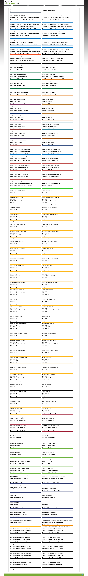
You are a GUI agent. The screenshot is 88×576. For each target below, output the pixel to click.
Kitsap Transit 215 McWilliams (48, 110)
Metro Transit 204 (13, 321)
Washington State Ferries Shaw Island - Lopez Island (52, 553)
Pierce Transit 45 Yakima (15, 452)
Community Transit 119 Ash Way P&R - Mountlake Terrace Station (23, 26)
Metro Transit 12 (13, 209)
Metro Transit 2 (45, 192)
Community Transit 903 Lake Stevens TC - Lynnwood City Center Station (24, 44)
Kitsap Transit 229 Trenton (15, 124)
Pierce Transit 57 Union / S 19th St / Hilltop (18, 459)
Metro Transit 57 (45, 243)
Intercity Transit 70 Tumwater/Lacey (49, 85)
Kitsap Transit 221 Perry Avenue (48, 115)
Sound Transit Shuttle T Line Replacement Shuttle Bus (52, 522)
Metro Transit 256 (45, 352)
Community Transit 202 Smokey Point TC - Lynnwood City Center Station (24, 33)
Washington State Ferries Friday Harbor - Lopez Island (52, 528)
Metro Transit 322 (13, 362)
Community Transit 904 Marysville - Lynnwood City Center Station (55, 44)
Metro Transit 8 (13, 202)
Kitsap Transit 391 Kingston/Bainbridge (18, 140)
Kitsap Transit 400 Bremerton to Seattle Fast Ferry (20, 149)
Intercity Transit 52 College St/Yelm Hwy (18, 85)
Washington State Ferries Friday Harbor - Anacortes (20, 528)
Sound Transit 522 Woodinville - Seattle (18, 487)
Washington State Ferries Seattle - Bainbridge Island (52, 564)
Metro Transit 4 (45, 195)
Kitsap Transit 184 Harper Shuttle (48, 106)
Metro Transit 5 (13, 199)
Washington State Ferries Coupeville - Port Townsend (52, 532)
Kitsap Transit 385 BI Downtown (48, 135)
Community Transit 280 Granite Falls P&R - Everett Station (21, 42)
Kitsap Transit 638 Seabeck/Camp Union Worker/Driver (21, 185)
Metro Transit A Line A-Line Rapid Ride (49, 413)
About (28, 5)
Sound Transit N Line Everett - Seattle (17, 519)
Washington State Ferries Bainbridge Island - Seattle (20, 562)
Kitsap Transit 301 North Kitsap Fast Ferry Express (20, 128)
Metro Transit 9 (45, 202)
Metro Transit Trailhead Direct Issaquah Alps (19, 434)
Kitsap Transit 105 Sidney (15, 101)
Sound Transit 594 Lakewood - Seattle (49, 514)
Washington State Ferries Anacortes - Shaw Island (20, 537)
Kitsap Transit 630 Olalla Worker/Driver (17, 178)
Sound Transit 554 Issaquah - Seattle (49, 497)
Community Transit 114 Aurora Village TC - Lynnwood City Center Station (24, 24)
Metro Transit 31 (45, 223)
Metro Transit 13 (45, 209)
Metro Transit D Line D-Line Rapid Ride (18, 420)
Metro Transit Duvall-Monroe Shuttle (49, 420)
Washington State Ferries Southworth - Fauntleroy (20, 557)
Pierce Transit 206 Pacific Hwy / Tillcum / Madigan (19, 463)
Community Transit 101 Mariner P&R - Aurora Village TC (53, 15)
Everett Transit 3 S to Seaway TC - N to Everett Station (20, 56)
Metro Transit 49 (13, 240)
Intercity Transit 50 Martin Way (16, 83)
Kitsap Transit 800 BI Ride (47, 185)
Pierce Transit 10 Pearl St (15, 445)
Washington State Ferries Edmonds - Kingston (51, 566)
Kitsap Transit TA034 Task (47, 190)
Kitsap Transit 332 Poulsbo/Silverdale (17, 133)
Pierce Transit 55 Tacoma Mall (48, 456)
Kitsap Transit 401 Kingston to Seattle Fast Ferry (51, 149)
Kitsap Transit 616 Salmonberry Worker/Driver (19, 167)
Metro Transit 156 (13, 294)
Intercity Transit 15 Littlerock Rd (48, 67)
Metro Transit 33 (45, 226)
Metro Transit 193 (13, 318)
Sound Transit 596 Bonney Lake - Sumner (50, 516)
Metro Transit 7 (45, 199)
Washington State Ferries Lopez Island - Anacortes (20, 539)
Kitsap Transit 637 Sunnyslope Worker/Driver (51, 183)
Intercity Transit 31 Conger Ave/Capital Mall (18, 76)
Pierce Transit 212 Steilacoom (48, 463)
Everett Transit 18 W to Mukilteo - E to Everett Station (20, 62)
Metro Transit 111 (45, 270)
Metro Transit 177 (13, 308)
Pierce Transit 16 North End (15, 447)
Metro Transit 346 (13, 369)
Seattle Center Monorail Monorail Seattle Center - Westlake (53, 476)
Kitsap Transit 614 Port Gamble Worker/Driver (51, 165)
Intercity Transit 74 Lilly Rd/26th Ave (49, 90)
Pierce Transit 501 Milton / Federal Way (49, 472)
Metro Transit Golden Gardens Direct (17, 430)
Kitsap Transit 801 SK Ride (15, 187)
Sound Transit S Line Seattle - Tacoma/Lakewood (51, 519)
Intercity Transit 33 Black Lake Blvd (17, 78)
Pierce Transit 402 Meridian (47, 468)
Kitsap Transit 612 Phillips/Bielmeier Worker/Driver (20, 165)
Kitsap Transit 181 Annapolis (16, 106)
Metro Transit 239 (45, 342)
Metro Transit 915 (45, 393)
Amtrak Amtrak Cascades (15, 11)
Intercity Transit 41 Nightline (47, 81)
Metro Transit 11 (45, 206)
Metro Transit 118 (45, 274)
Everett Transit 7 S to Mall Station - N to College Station (52, 58)
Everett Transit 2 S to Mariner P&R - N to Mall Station (52, 53)
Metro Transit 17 (45, 212)
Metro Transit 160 (45, 294)
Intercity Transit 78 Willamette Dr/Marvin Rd (50, 94)
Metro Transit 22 (45, 216)
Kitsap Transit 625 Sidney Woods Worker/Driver (51, 174)
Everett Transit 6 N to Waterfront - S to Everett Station (20, 58)
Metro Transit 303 (45, 359)
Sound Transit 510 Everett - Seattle (17, 482)
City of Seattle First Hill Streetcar (48, 10)
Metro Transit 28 (13, 223)
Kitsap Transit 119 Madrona (47, 103)
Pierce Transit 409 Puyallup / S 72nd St (17, 470)
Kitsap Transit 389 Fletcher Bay (16, 137)
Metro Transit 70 (45, 253)
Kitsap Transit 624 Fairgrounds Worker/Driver (19, 174)
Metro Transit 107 (13, 270)
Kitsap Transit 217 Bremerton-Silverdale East (19, 112)
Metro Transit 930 (45, 396)
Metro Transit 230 (45, 338)
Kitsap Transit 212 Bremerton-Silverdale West (19, 110)
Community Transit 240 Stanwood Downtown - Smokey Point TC (54, 37)
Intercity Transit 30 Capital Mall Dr (48, 74)
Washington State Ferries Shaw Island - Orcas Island (20, 555)
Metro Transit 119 (13, 277)
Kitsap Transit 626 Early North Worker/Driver (19, 176)
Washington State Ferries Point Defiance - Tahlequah (52, 548)
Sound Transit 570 (45, 504)
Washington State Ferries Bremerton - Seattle (51, 562)
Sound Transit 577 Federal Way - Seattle (50, 507)
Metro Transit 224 (13, 335)
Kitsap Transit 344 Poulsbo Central (17, 135)
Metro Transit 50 (45, 240)
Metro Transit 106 (45, 267)
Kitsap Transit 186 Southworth (48, 108)
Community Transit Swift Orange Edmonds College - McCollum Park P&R (24, 53)
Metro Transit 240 (13, 345)
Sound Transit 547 (45, 494)
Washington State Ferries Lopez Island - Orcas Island (20, 541)
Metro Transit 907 (45, 389)
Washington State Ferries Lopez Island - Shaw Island (52, 541)
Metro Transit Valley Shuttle (15, 437)
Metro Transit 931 (13, 400)
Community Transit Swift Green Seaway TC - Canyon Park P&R (54, 51)
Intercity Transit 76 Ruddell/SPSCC (49, 92)
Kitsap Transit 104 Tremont (47, 99)
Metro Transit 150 (13, 291)
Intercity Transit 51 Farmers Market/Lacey (50, 83)
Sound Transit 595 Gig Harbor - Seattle (17, 516)
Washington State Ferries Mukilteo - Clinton (18, 544)
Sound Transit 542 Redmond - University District (51, 490)
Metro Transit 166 (13, 304)
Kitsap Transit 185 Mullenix (15, 108)
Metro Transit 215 (45, 325)
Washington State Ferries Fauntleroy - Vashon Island (52, 569)
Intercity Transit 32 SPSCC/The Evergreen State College (53, 76)
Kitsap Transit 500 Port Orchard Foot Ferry (18, 156)
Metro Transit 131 (45, 284)
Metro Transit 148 (45, 287)
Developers (60, 5)
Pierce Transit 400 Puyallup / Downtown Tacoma (19, 468)
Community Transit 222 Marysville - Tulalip (50, 35)
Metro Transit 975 (13, 403)
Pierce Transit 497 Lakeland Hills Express (50, 470)
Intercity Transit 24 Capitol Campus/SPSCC (18, 74)
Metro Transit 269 (13, 355)
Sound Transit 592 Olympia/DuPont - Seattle (18, 514)
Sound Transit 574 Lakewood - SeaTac (17, 507)
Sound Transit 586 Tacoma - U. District (17, 512)
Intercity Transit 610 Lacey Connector (17, 99)
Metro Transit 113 (13, 274)
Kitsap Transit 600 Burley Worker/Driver (18, 158)
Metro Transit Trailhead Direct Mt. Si (49, 434)
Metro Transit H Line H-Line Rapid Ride (49, 430)
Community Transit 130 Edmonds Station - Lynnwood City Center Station (56, 28)
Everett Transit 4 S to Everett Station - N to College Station (53, 56)
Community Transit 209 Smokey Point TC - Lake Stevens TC (53, 33)
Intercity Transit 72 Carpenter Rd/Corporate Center (52, 87)
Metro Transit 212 (13, 325)
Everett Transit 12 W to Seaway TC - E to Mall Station (52, 60)
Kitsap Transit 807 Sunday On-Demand (18, 190)
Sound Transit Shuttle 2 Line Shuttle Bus (18, 522)
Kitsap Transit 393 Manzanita (47, 140)
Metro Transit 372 (45, 372)
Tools (44, 5)
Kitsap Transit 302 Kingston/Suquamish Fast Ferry (52, 128)
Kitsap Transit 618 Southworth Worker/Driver (51, 167)
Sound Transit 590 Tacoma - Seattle (49, 512)
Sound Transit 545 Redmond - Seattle (17, 494)
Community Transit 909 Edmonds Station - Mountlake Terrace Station (55, 49)
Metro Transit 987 (13, 410)
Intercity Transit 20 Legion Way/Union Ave (50, 69)
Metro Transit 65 (45, 250)
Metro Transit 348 (45, 369)
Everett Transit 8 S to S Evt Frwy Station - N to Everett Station (22, 60)
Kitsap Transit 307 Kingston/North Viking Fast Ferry (20, 131)
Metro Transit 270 (45, 355)
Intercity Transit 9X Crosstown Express (49, 65)
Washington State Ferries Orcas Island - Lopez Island (52, 546)
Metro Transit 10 (13, 206)
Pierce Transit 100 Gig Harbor (48, 459)
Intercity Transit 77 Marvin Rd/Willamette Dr (18, 94)
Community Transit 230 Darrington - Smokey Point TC (20, 37)
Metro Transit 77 (13, 260)
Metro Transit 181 (45, 308)
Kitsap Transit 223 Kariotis (47, 117)
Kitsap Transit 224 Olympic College (17, 119)
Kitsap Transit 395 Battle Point (48, 142)
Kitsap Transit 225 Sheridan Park (48, 119)
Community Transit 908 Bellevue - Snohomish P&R (20, 49)
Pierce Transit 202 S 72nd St (47, 461)
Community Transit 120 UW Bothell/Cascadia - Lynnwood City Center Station (57, 26)
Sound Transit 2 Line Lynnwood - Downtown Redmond (52, 478)
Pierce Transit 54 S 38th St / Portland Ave (18, 456)
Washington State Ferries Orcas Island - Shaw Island (20, 548)
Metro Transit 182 (13, 311)
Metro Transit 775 (13, 383)
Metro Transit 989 (13, 413)
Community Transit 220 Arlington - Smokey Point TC (20, 35)
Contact (76, 5)
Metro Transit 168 (45, 304)
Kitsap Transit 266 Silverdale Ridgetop (49, 126)
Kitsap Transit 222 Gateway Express (17, 117)
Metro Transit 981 (45, 403)
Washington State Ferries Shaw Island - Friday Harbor (20, 553)
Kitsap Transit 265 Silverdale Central (17, 126)
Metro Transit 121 (45, 277)
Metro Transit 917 (13, 396)
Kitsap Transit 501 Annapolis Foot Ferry (50, 156)
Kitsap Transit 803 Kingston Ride (48, 187)
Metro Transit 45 (13, 236)
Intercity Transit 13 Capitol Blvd (16, 67)
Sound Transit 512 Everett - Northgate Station (51, 482)
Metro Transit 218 (13, 328)
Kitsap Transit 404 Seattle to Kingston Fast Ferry (19, 153)
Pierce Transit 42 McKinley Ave (48, 450)
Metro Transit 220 (45, 328)
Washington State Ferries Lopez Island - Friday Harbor (52, 539)
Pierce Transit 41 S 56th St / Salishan (17, 450)
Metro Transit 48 (45, 236)
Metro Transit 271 (13, 359)
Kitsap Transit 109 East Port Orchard (17, 103)
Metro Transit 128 (13, 284)
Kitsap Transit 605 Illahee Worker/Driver (49, 160)
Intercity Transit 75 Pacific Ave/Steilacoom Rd (19, 92)
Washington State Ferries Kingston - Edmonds (51, 537)
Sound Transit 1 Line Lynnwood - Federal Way (19, 478)
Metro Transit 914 (13, 393)
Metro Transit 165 (45, 301)
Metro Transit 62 (13, 250)
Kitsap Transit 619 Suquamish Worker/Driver (19, 169)
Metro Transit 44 (45, 233)
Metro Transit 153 (45, 291)
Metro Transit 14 (13, 212)
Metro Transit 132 (13, 287)
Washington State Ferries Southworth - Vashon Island (52, 555)
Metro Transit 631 (45, 376)
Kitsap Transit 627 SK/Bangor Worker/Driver (50, 176)
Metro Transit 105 (13, 267)
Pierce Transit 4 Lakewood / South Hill (49, 443)
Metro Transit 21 (13, 216)
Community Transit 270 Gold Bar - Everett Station (19, 40)
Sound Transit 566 (14, 504)
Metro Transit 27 (45, 219)
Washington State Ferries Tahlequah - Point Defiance (52, 557)
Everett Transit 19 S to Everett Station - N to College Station (53, 62)
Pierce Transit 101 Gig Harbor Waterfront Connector (20, 461)
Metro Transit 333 (13, 366)
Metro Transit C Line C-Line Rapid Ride (49, 417)
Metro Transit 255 (13, 352)
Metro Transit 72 (13, 257)
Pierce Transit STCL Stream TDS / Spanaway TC (19, 475)
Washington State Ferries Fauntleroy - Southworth (20, 569)
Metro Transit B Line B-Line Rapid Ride (18, 417)
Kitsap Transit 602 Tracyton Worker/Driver (50, 158)
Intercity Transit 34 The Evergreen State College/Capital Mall (53, 78)
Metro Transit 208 (45, 321)
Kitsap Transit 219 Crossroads (48, 112)
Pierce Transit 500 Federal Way (16, 472)
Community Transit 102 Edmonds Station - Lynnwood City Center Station (24, 17)
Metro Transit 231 (13, 342)
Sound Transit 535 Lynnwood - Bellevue (18, 491)
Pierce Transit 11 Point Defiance (48, 445)
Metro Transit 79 (45, 260)
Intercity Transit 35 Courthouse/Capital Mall (18, 81)
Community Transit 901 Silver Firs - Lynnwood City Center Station (55, 42)
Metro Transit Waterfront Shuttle (48, 437)
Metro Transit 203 (45, 318)
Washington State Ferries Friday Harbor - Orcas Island (20, 530)
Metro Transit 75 (45, 257)
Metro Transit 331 (45, 362)
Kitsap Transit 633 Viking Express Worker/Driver (19, 181)
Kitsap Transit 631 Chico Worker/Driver (49, 178)
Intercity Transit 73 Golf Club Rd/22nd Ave (18, 90)
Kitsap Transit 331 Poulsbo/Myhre (48, 131)
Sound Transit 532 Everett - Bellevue (49, 488)
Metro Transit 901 (45, 383)
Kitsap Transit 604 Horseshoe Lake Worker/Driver (20, 160)
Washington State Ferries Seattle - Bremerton (19, 566)
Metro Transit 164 (13, 301)
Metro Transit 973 (45, 400)
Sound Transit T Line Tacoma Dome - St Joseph (51, 524)
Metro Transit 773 (45, 379)
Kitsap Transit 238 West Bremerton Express (50, 124)
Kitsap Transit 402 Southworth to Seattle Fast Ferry (20, 151)
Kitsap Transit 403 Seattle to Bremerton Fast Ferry (52, 151)
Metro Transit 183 (45, 311)
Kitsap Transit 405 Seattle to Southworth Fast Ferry (52, 153)
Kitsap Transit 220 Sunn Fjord (16, 115)
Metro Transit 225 (45, 335)
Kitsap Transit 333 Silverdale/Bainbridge (50, 133)
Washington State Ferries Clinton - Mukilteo (18, 564)
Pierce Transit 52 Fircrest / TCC (16, 454)
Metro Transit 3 (13, 195)
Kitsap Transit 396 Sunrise (15, 144)
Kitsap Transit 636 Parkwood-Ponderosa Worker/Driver (21, 183)
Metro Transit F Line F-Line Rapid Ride (17, 427)
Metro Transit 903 (45, 386)
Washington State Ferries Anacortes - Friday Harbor (20, 532)
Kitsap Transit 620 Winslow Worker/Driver (50, 169)
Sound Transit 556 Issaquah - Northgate (18, 500)
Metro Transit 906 (13, 389)
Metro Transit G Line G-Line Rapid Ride (49, 427)
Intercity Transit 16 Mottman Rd (16, 69)
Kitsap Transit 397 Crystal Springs (48, 144)
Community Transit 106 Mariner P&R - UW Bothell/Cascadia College (23, 19)
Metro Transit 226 (13, 338)
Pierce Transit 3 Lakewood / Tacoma (17, 443)
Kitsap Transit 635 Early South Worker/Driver (51, 181)
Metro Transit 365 (13, 372)
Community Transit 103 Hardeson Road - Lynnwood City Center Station (56, 17)
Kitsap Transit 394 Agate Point (16, 142)
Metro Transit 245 (45, 345)
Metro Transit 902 (13, 386)
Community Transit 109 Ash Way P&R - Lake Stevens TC (53, 19)
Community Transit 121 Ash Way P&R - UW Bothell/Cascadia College (23, 28)
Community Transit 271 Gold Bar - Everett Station (51, 40)
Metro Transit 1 (13, 192)
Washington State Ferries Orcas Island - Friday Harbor (20, 546)
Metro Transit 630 (13, 376)
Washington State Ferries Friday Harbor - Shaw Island (52, 530)
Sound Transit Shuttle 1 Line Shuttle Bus (18, 525)
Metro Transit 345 (45, 366)
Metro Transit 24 (13, 219)
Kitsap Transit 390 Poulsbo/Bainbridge (49, 137)
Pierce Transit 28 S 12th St (47, 447)
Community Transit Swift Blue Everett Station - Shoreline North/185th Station (25, 51)
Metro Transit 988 (45, 410)
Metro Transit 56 (13, 243)
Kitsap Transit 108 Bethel (47, 101)
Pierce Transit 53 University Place (48, 454)
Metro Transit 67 (13, 253)
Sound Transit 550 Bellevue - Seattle (17, 497)
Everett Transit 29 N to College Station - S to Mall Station (21, 65)
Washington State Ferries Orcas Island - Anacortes (52, 544)
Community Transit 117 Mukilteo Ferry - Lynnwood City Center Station (55, 24)
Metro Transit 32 (13, 226)
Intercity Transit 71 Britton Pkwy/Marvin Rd (18, 87)
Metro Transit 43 (13, 233)
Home (12, 5)
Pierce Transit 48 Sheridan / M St (48, 452)
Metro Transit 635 (13, 379)
